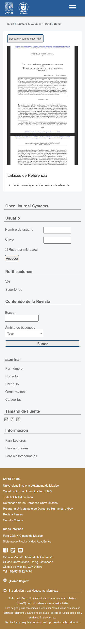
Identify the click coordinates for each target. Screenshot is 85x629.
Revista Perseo (13, 514)
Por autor (12, 375)
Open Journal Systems (26, 206)
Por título (12, 383)
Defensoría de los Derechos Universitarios (30, 503)
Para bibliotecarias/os (21, 455)
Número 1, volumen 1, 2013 (34, 24)
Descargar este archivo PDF (25, 38)
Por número (14, 368)
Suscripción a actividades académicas (33, 590)
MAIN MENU (72, 7)
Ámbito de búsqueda (20, 327)
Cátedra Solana (13, 520)
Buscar (10, 312)
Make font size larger (18, 419)
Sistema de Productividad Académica (27, 541)
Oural (57, 24)
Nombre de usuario (19, 229)
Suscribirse (13, 289)
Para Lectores (15, 440)
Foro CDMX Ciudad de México (23, 535)
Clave (9, 239)
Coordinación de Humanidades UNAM (27, 491)
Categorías (13, 399)
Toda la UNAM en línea (18, 497)
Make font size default (12, 419)
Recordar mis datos (23, 249)
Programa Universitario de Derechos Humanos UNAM (38, 508)
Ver (7, 281)
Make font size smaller (6, 419)
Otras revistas (15, 391)
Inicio (10, 24)
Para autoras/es (17, 447)
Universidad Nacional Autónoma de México (31, 485)
